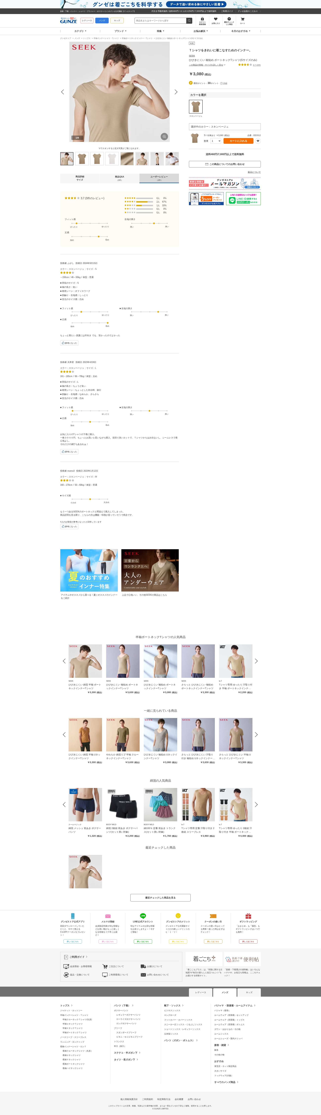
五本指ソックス (171, 1034)
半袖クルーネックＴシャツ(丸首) (77, 1019)
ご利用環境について (118, 974)
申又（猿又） (120, 1046)
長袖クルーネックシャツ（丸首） (78, 1051)
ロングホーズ (170, 1015)
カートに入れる (238, 140)
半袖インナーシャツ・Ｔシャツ (74, 1015)
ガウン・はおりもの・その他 (227, 1029)
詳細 (225, 83)
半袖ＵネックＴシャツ (73, 1024)
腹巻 (216, 1050)
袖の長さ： (67, 287)
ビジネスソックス (172, 1010)
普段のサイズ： (69, 283)
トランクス (119, 1041)
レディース (87, 20)
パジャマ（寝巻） (222, 1010)
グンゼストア (68, 20)
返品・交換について (80, 974)
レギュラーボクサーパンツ (128, 1015)
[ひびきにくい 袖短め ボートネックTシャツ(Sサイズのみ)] (85, 871)
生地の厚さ (130, 219)
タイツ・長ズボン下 (124, 1059)
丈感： (65, 319)
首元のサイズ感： (70, 299)
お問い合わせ (194, 1099)
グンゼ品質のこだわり (248, 11)
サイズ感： (67, 495)
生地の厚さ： (127, 308)
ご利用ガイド (227, 11)
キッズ (117, 20)
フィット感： (68, 308)
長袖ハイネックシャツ (73, 1068)
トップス (65, 1005)
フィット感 (70, 219)
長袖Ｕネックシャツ (72, 1055)
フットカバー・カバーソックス (178, 1020)
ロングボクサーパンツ (126, 1023)
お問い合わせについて (158, 974)
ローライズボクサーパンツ (128, 1019)
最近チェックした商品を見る (160, 897)
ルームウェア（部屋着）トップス (229, 1020)
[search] (189, 21)
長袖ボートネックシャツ (74, 1064)
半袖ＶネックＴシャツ (73, 1028)
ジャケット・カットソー (71, 1010)
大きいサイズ (220, 1071)
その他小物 (219, 1055)
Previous (63, 92)
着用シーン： (68, 291)
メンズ (102, 20)
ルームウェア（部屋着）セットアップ (231, 1015)
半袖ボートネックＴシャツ (75, 1032)
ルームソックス (221, 1034)
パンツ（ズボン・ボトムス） (179, 1040)
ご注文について (116, 966)
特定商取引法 (163, 1099)
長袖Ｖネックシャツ (72, 1059)
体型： (86, 277)
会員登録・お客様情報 (81, 966)
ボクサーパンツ (121, 1010)
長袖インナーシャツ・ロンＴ (73, 1046)
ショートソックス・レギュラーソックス (182, 1029)
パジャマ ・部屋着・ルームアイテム (233, 1005)
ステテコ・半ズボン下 (125, 1052)
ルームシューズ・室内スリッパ (228, 1038)
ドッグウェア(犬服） (223, 1075)
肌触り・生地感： (70, 295)
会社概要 (179, 1099)
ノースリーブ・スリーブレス (73, 1037)
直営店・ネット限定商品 (225, 1066)
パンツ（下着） (122, 1005)
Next (176, 92)
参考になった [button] (71, 343)
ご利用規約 (147, 1099)
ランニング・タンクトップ (72, 1042)
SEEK (192, 56)
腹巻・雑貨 (220, 1045)
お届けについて (154, 966)
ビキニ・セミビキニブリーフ (129, 1037)
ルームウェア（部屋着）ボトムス (229, 1024)
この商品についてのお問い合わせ (227, 164)
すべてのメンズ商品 (224, 1082)
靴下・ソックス (172, 1005)
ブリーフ (118, 1028)
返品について (254, 172)
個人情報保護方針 (129, 1099)
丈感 (67, 232)
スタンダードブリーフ (126, 1032)
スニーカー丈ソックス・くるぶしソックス (183, 1024)
